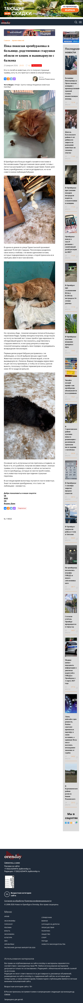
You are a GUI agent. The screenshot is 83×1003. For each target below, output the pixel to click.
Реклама (7, 927)
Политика (46, 931)
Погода (45, 941)
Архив (6, 916)
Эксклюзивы (9, 921)
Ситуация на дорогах (51, 924)
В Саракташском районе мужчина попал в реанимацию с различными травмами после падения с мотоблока (71, 438)
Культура (8, 937)
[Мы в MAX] (76, 823)
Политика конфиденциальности (37, 901)
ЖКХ (5, 941)
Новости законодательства (53, 944)
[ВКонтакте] (5, 79)
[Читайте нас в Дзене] (74, 823)
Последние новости (72, 50)
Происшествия (48, 927)
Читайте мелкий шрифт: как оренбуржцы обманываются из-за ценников (71, 386)
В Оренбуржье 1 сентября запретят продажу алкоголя (70, 488)
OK (5, 501)
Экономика (9, 934)
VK (5, 496)
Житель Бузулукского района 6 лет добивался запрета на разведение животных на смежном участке (70, 142)
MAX (6, 498)
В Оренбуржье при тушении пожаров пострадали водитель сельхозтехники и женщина (71, 195)
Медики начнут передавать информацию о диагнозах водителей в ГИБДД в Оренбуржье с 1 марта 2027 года (71, 671)
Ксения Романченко (47, 79)
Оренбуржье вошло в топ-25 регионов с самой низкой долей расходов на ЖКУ (71, 244)
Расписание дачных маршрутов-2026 (19, 947)
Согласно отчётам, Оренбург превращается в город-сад (70, 621)
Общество (46, 934)
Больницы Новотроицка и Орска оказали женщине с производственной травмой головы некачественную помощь (72, 88)
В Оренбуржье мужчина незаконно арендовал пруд (70, 341)
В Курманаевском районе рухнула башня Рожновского (71, 792)
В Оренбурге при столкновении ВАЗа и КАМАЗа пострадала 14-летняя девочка (71, 294)
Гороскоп (8, 924)
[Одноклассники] (8, 79)
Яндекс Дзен (9, 503)
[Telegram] (11, 79)
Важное (45, 921)
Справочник (47, 917)
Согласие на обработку (14, 901)
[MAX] (14, 79)
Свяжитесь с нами (12, 862)
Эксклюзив (36, 65)
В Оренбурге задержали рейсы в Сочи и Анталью (70, 530)
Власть (7, 931)
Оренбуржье (9, 944)
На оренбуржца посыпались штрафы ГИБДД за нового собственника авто (71, 575)
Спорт (44, 937)
